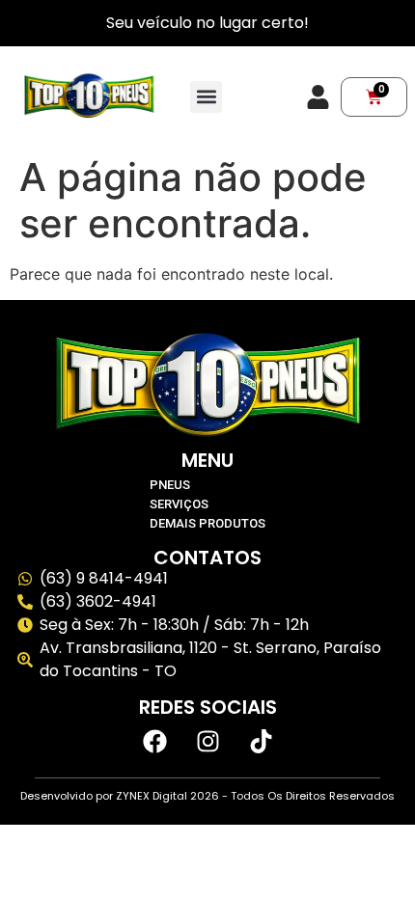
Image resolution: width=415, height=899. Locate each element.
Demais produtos (207, 523)
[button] (206, 97)
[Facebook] (154, 741)
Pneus (170, 484)
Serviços (179, 504)
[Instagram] (207, 741)
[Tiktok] (260, 741)
